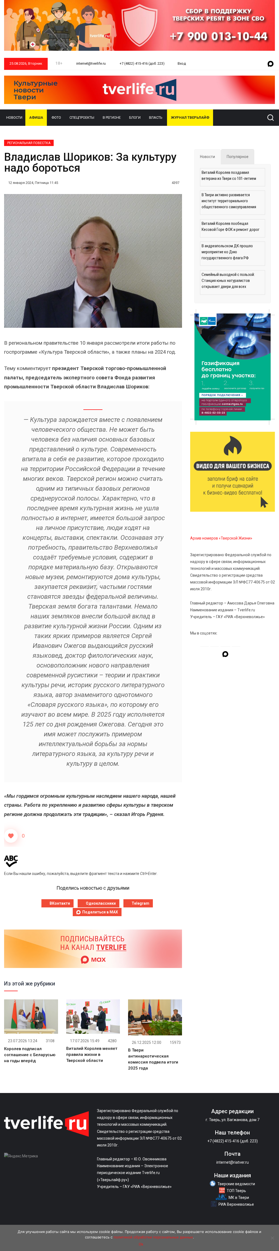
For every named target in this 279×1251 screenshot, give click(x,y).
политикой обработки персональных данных (153, 1237)
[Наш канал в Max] (270, 64)
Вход (182, 63)
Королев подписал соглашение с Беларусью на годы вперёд (29, 1054)
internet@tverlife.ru (90, 63)
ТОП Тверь (236, 1191)
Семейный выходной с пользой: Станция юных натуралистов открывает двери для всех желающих (228, 281)
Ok (141, 1244)
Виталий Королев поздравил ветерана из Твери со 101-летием (229, 175)
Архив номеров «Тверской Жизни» (221, 538)
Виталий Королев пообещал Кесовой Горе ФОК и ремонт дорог (230, 226)
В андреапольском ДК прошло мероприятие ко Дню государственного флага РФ (227, 251)
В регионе (112, 117)
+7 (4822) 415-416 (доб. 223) (142, 63)
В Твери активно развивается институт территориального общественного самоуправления (229, 200)
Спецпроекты (81, 117)
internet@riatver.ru (232, 1162)
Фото (56, 117)
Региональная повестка (28, 143)
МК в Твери (239, 1197)
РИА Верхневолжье (236, 1204)
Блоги (135, 117)
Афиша (36, 117)
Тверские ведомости (236, 1184)
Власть (155, 117)
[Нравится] (11, 836)
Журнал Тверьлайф (190, 117)
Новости (14, 117)
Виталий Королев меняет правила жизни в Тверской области (91, 1054)
